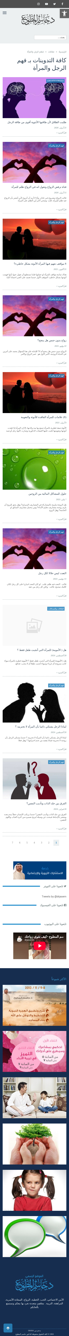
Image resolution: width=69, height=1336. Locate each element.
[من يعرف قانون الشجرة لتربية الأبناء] (34, 1144)
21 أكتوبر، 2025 (60, 269)
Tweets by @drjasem (54, 896)
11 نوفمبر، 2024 (59, 579)
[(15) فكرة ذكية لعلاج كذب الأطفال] (34, 1236)
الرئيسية (62, 52)
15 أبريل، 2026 (60, 193)
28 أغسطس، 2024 (58, 655)
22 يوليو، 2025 (60, 346)
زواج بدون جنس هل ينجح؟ (52, 340)
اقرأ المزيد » (61, 133)
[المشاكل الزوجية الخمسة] (34, 1051)
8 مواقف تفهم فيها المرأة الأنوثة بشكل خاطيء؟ (40, 263)
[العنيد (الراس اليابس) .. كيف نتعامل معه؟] (34, 1190)
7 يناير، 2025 (61, 499)
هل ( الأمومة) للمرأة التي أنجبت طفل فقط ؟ (41, 650)
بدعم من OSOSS (34, 1331)
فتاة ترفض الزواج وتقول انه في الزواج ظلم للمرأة (39, 187)
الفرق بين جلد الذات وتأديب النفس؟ (46, 803)
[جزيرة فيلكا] (34, 1005)
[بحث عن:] (50, 37)
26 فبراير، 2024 (60, 809)
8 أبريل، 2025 (60, 423)
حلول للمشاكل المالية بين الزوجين (47, 493)
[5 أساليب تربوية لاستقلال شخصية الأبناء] (34, 1097)
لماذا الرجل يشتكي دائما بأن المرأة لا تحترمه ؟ (40, 726)
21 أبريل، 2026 (60, 128)
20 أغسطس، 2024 (58, 732)
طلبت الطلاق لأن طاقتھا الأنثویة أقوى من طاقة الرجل (36, 122)
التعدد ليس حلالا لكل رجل (52, 573)
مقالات (51, 52)
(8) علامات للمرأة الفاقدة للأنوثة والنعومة (43, 417)
